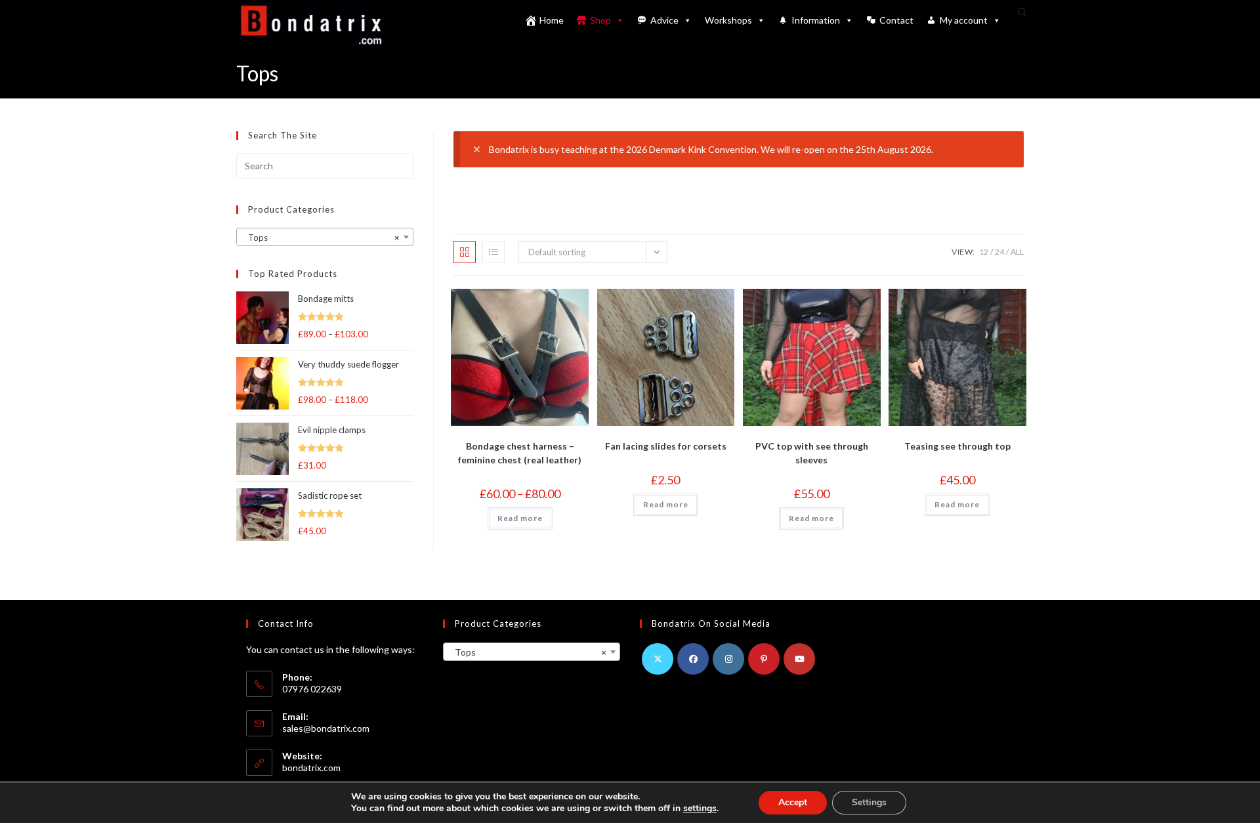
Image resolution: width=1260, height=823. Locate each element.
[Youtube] (799, 659)
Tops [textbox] (321, 237)
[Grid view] (464, 252)
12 (983, 252)
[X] (657, 659)
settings (700, 808)
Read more (520, 518)
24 (999, 252)
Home (551, 20)
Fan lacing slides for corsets (665, 446)
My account (964, 20)
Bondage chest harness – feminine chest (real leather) (519, 452)
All (1017, 252)
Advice (664, 20)
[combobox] (324, 237)
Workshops (728, 20)
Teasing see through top (957, 446)
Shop (600, 20)
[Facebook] (693, 659)
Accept (792, 802)
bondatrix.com (311, 767)
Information (815, 20)
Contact (896, 20)
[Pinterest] (764, 659)
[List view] (493, 252)
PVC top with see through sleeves (811, 452)
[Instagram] (728, 659)
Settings (869, 802)
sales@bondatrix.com (325, 728)
